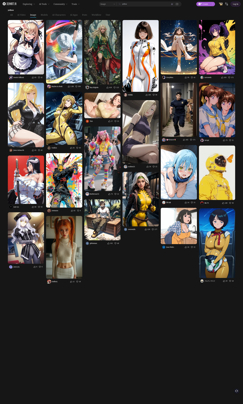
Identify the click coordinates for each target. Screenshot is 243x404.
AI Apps (74, 15)
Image (33, 15)
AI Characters (59, 15)
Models (44, 15)
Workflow (96, 15)
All (11, 15)
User (108, 15)
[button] (177, 4)
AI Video (21, 15)
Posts (84, 15)
